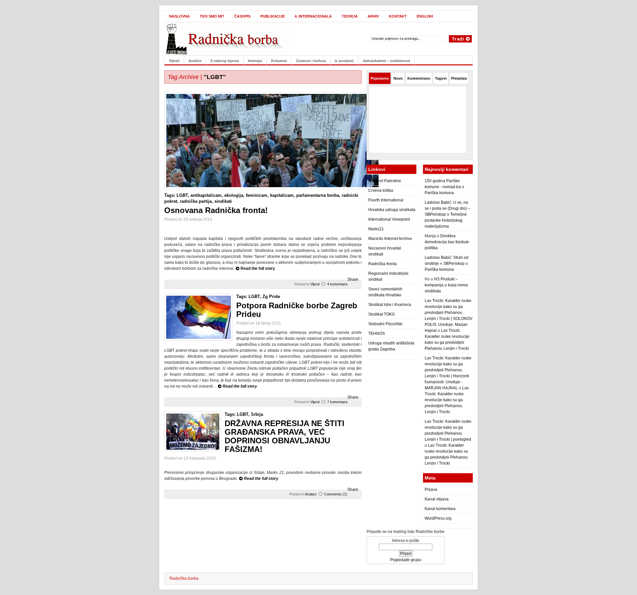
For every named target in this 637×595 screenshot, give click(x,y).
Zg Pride (271, 296)
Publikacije (272, 16)
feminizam (256, 195)
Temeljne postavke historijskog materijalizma (446, 220)
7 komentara (337, 402)
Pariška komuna (439, 192)
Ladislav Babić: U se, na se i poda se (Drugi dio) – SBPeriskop (447, 208)
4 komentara (337, 284)
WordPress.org (438, 518)
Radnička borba (184, 578)
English (425, 16)
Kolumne (279, 61)
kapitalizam (282, 195)
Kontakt (398, 16)
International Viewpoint (389, 219)
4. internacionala (313, 16)
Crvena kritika (380, 190)
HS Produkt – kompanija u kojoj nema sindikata (446, 285)
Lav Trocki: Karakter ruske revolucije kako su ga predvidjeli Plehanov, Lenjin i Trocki (447, 400)
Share (352, 279)
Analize (194, 61)
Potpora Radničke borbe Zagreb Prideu (296, 310)
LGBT (182, 195)
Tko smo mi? (212, 16)
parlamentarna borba (317, 195)
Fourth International (385, 200)
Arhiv (373, 16)
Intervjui (255, 61)
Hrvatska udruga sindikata (391, 209)
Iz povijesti (344, 61)
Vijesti (174, 61)
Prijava (431, 489)
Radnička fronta (382, 263)
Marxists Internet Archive (390, 238)
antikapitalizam (206, 195)
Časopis (242, 16)
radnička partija (196, 201)
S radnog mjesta (224, 61)
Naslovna (179, 16)
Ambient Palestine (384, 181)
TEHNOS (376, 333)
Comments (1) (335, 494)
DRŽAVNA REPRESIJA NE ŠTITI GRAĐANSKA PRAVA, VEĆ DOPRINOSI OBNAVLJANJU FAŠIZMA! (284, 436)
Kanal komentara (440, 508)
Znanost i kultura (311, 61)
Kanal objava (437, 499)
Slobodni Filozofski (385, 324)
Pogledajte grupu (405, 560)
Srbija (257, 414)
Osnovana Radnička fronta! (216, 210)
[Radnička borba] (228, 37)
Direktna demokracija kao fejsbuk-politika (447, 242)
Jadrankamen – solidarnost (386, 61)
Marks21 (376, 229)
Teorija (350, 16)
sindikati (223, 201)
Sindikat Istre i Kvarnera (389, 304)
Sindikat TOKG (381, 314)
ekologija (233, 195)
